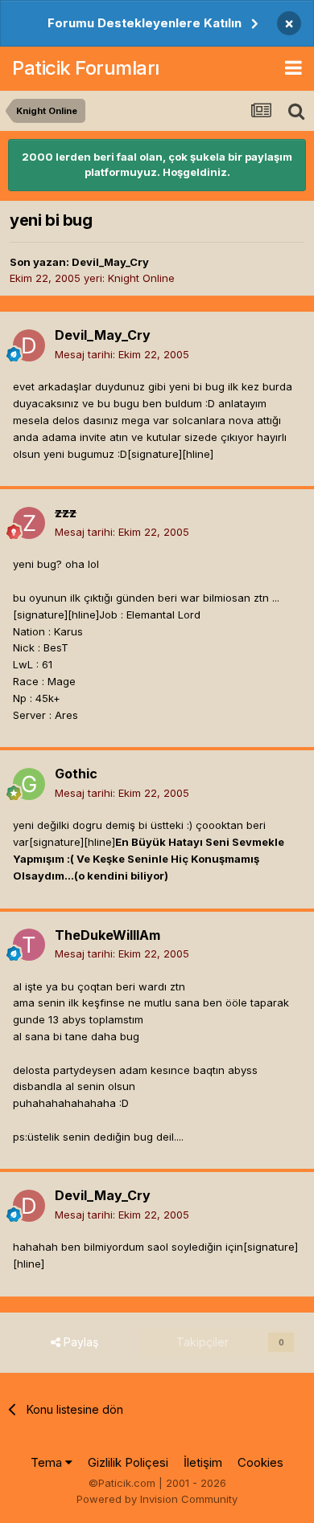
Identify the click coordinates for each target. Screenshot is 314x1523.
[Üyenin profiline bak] (29, 345)
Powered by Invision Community (157, 1498)
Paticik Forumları (85, 68)
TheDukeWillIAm (107, 935)
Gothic (76, 774)
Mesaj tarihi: (122, 354)
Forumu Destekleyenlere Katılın (145, 23)
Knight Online (141, 278)
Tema (48, 1462)
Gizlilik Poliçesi (128, 1462)
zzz (65, 512)
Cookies (260, 1462)
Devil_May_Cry (110, 261)
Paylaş (79, 1342)
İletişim (203, 1462)
